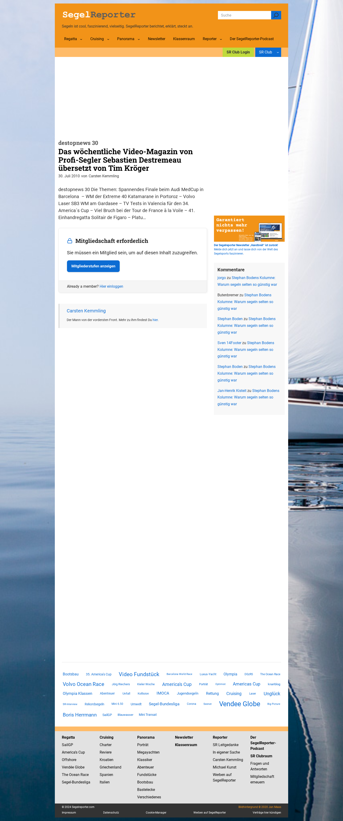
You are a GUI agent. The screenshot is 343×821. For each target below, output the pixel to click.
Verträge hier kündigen (267, 812)
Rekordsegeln (94, 704)
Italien (105, 782)
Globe (79, 767)
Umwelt (136, 704)
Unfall (126, 693)
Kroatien (106, 760)
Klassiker (144, 760)
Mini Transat (148, 714)
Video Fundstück (139, 674)
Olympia (230, 674)
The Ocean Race (270, 674)
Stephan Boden (230, 319)
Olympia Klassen (77, 693)
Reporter (220, 737)
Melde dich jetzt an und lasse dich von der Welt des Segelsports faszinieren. (246, 249)
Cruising (234, 693)
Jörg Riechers (121, 684)
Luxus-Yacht (208, 674)
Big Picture (273, 704)
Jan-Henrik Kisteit (231, 390)
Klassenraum (186, 745)
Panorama (146, 737)
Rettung (212, 693)
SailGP (107, 715)
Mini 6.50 (117, 704)
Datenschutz (111, 812)
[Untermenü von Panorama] (139, 39)
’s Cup (80, 752)
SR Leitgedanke (225, 745)
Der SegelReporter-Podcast (263, 743)
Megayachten (148, 752)
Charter (106, 745)
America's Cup (177, 684)
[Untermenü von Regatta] (81, 39)
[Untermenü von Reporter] (221, 39)
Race (84, 774)
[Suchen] (276, 15)
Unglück (272, 693)
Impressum (69, 812)
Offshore (69, 760)
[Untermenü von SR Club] (278, 52)
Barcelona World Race (179, 674)
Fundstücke (146, 774)
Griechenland (110, 767)
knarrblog (274, 684)
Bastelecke (146, 789)
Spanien (106, 774)
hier (155, 320)
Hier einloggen (111, 286)
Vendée (68, 767)
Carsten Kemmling (86, 311)
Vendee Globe (239, 704)
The (65, 774)
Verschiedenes (149, 797)
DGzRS (249, 674)
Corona (191, 704)
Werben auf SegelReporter (209, 812)
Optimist (220, 684)
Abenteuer (107, 693)
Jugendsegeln (187, 693)
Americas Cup (246, 684)
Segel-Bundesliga (164, 704)
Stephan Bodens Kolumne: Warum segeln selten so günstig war (245, 302)
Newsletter (184, 737)
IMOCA (163, 693)
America (68, 752)
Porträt (203, 684)
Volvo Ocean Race (83, 684)
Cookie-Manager (156, 812)
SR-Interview (70, 704)
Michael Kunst (224, 767)
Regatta (68, 737)
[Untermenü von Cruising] (108, 39)
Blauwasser (125, 714)
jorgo (221, 278)
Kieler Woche (146, 684)
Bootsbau (71, 674)
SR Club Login (238, 52)
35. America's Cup (99, 674)
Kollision (143, 693)
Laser (252, 693)
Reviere (106, 752)
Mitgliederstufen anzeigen (93, 266)
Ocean (74, 774)
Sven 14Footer (229, 343)
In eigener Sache (226, 752)
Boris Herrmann (80, 715)
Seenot (207, 704)
